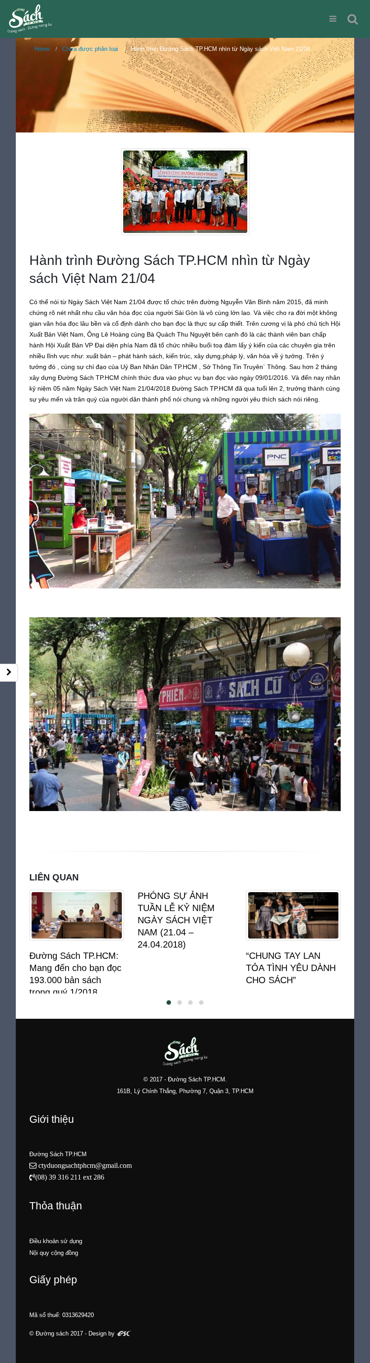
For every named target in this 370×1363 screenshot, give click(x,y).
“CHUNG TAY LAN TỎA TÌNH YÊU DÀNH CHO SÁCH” (291, 968)
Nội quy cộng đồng (53, 1253)
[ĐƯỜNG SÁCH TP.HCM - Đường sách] (29, 18)
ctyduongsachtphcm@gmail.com (84, 1165)
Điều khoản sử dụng (55, 1241)
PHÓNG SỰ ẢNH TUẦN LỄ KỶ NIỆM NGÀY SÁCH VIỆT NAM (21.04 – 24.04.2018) (176, 920)
